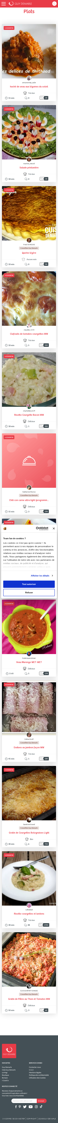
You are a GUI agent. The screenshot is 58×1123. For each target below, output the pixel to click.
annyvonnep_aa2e (29, 82)
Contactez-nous (35, 1067)
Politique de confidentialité (39, 1075)
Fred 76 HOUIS (29, 244)
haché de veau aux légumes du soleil (29, 86)
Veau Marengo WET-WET (29, 662)
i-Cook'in (5, 1080)
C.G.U (31, 1070)
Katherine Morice (29, 492)
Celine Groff (29, 739)
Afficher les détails (40, 575)
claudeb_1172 (29, 330)
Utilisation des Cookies (37, 1078)
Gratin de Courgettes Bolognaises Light (29, 833)
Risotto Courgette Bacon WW (29, 415)
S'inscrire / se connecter (13, 1119)
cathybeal (29, 910)
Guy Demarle (7, 1067)
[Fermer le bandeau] (54, 529)
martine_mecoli (29, 163)
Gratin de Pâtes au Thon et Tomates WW (29, 999)
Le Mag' (5, 1072)
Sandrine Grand (29, 824)
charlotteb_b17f (29, 411)
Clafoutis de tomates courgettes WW (29, 334)
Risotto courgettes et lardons (29, 914)
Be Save (5, 1078)
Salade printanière (29, 167)
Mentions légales (35, 1072)
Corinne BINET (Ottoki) (29, 991)
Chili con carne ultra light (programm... (29, 500)
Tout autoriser (29, 584)
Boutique (5, 1075)
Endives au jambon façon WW (29, 747)
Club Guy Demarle (8, 1070)
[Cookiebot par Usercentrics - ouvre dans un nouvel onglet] (36, 528)
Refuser (29, 592)
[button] (3, 4)
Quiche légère (29, 253)
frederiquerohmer (29, 658)
